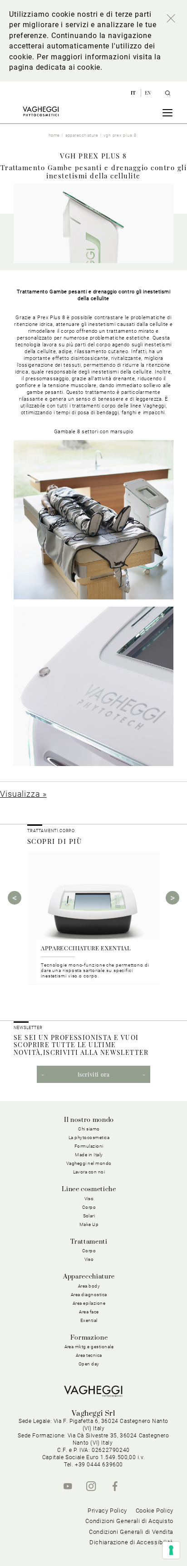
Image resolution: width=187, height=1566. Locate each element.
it (134, 93)
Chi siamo (89, 1128)
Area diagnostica (89, 1294)
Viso (89, 1259)
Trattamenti (88, 1242)
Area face (89, 1311)
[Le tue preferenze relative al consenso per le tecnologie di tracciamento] (171, 1550)
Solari (89, 1215)
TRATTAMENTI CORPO (51, 830)
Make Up (89, 1224)
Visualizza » (23, 794)
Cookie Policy (154, 1510)
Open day (89, 1363)
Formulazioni (88, 1146)
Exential (89, 1320)
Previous (15, 898)
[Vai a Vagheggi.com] (40, 111)
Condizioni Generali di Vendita (131, 1531)
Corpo (89, 1250)
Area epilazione (89, 1303)
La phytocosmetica (89, 1137)
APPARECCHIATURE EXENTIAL (86, 948)
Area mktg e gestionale (89, 1346)
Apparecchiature (89, 1277)
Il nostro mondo (89, 1120)
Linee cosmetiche (89, 1189)
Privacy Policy (107, 1510)
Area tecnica (89, 1355)
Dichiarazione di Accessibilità (131, 1542)
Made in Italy (89, 1154)
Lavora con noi (89, 1171)
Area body (89, 1285)
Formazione (89, 1338)
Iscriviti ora (94, 1074)
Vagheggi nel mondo (89, 1163)
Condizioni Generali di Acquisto (129, 1521)
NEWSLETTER (28, 1027)
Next (172, 898)
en (148, 93)
